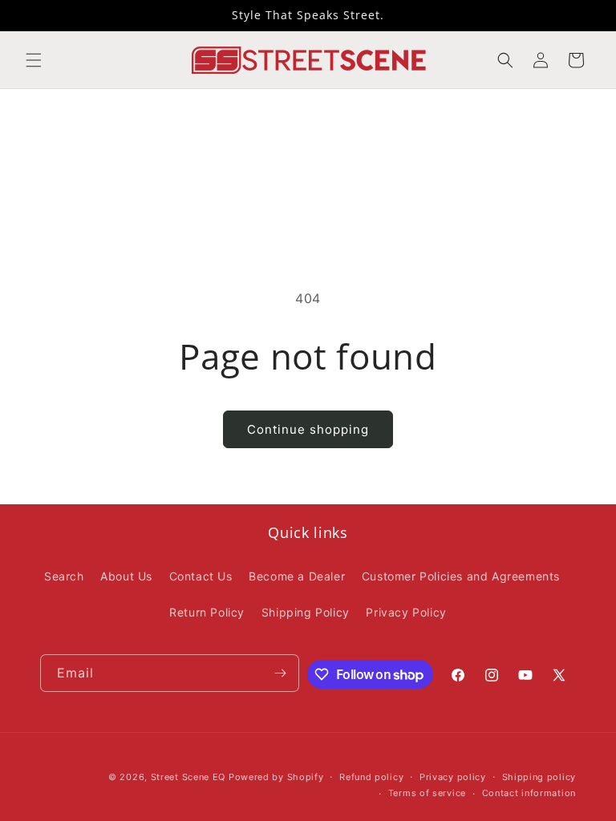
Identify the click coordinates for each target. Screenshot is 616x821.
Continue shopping (308, 429)
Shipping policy (539, 777)
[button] (33, 60)
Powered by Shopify (276, 777)
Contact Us (201, 576)
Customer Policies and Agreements (461, 576)
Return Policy (207, 612)
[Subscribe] (280, 673)
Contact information (529, 793)
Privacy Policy (406, 612)
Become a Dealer (297, 576)
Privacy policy (452, 777)
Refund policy (371, 777)
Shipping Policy (305, 612)
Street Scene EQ (188, 777)
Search (64, 576)
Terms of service (427, 793)
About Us (126, 576)
